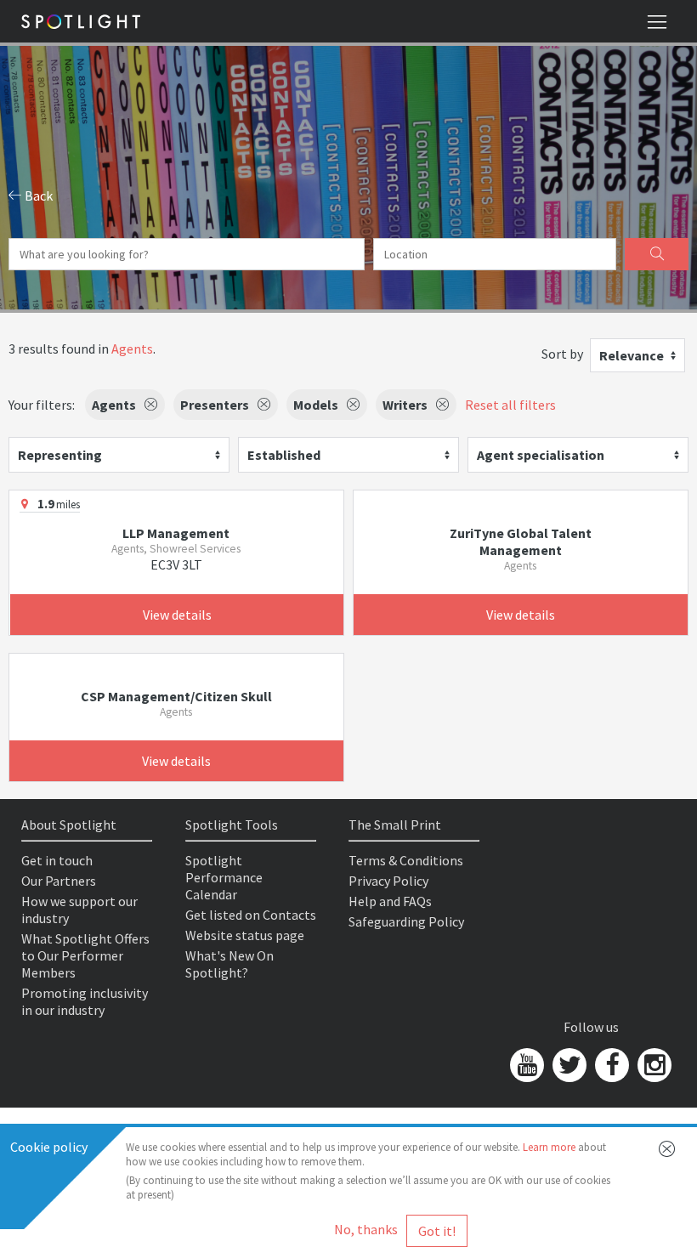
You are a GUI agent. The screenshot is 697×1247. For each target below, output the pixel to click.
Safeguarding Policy (406, 921)
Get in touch (57, 860)
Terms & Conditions (405, 860)
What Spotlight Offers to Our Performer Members (85, 955)
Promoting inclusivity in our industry (84, 1001)
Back (37, 195)
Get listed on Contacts (250, 914)
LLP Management (176, 532)
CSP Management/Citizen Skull (176, 696)
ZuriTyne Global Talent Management (521, 541)
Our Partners (58, 880)
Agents (132, 348)
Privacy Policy (388, 880)
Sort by (562, 353)
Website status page (244, 935)
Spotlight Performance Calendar (224, 877)
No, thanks (366, 1229)
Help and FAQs (390, 901)
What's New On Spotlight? (229, 964)
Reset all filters (510, 404)
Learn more (549, 1147)
